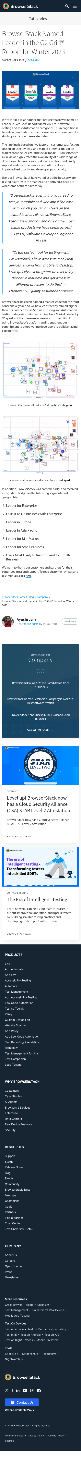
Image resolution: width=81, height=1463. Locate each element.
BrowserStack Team (19, 836)
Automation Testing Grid (59, 405)
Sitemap (9, 1440)
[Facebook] (12, 1390)
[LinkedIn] (17, 1390)
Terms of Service (14, 1435)
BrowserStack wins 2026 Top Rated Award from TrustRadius (40, 685)
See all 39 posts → (40, 730)
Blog (31, 597)
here (28, 576)
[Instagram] (31, 1390)
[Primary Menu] (75, 6)
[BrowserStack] (20, 6)
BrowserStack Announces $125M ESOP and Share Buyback (41, 717)
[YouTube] (25, 1390)
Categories (38, 18)
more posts (31, 624)
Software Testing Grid (59, 480)
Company (34, 60)
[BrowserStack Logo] (22, 1377)
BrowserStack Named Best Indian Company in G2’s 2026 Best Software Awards (40, 701)
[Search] (66, 6)
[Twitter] (6, 1390)
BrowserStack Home (14, 597)
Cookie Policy (56, 1435)
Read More (70, 621)
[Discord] (39, 1390)
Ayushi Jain (26, 619)
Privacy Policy (36, 1435)
